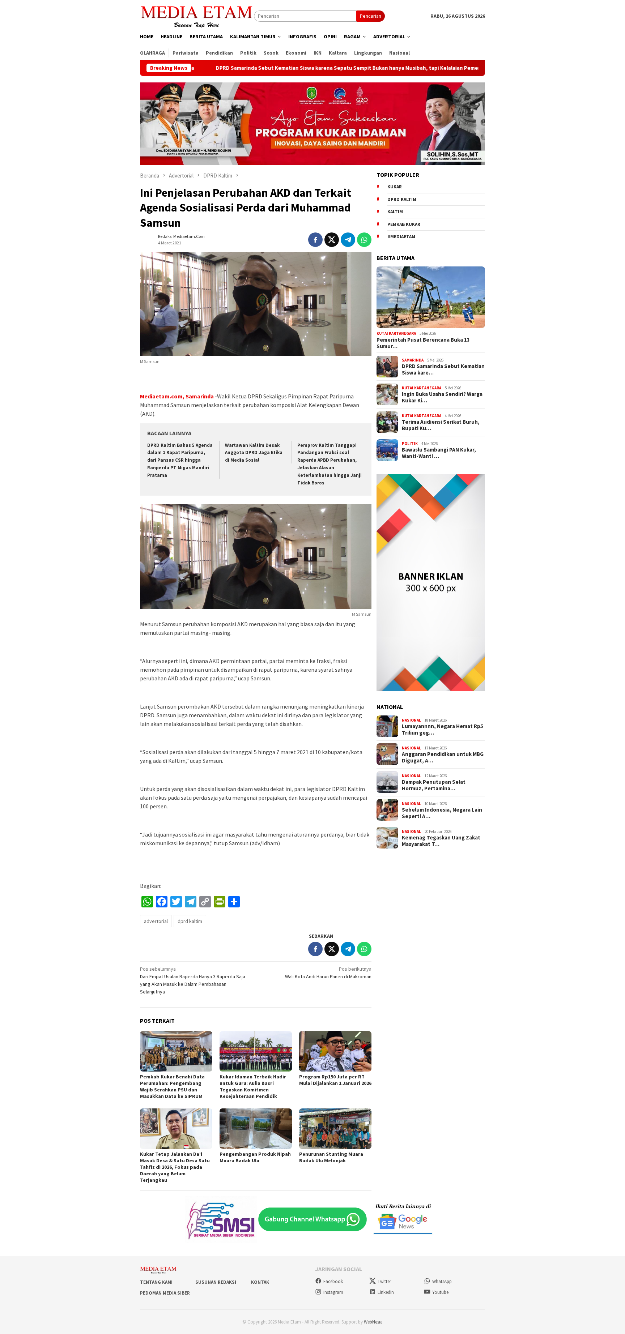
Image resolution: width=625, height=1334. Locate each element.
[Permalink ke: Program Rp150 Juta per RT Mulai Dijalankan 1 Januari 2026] (335, 1051)
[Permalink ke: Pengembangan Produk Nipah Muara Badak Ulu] (256, 1128)
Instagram (333, 1292)
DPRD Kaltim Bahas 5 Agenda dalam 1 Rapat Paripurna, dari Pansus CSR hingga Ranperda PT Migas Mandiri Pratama (180, 460)
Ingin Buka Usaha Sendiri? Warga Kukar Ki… (442, 397)
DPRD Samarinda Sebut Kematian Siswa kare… (443, 369)
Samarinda (413, 359)
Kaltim (395, 212)
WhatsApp (442, 1281)
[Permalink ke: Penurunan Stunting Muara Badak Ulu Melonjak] (335, 1128)
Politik (410, 443)
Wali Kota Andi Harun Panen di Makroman (328, 973)
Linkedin (386, 1292)
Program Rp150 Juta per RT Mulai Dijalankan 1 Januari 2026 (335, 1079)
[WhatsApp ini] (364, 239)
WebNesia (373, 1322)
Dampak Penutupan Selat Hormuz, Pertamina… (433, 785)
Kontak (260, 1282)
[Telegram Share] (348, 239)
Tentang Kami (156, 1282)
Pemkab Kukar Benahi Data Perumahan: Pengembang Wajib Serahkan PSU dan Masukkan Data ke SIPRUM (172, 1086)
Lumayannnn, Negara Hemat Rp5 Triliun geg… (442, 729)
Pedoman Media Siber (165, 1293)
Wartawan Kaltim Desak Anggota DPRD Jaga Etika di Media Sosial (253, 452)
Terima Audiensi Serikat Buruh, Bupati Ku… (441, 425)
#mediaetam (401, 237)
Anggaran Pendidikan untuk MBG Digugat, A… (443, 757)
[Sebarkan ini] (315, 239)
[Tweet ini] (331, 239)
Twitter (384, 1281)
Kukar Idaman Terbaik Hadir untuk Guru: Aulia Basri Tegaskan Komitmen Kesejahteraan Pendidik (253, 1086)
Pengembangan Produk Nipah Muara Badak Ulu (255, 1157)
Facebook (333, 1281)
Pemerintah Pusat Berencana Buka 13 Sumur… (423, 343)
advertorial (156, 921)
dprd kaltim (190, 921)
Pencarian (370, 16)
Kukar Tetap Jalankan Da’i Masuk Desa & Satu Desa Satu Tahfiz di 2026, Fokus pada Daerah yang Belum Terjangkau (175, 1167)
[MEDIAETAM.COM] (197, 15)
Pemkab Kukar (403, 224)
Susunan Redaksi (215, 1282)
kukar (394, 187)
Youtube (440, 1292)
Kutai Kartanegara (396, 333)
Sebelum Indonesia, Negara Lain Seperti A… (442, 813)
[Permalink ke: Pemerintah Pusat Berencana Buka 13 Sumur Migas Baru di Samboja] (431, 297)
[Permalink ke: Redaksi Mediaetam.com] (147, 239)
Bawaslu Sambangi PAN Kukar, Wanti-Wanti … (439, 452)
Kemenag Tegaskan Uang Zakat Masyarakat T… (441, 840)
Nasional (411, 719)
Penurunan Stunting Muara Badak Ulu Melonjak (331, 1157)
